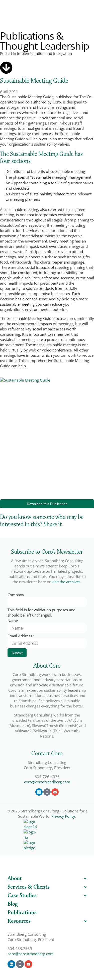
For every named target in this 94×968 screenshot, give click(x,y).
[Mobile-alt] (47, 792)
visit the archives (66, 581)
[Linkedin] (39, 792)
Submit (17, 653)
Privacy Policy (63, 816)
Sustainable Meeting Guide (34, 81)
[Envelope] (55, 792)
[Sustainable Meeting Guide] (6, 67)
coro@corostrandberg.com (47, 781)
